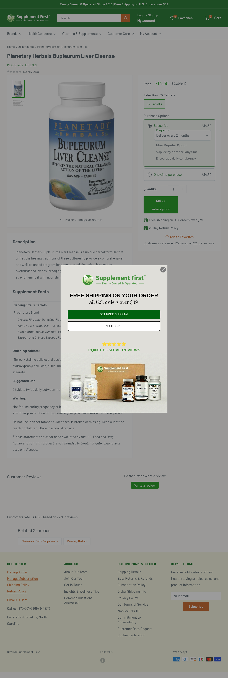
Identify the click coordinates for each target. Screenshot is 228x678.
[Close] (163, 269)
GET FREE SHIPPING (114, 314)
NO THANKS (114, 326)
